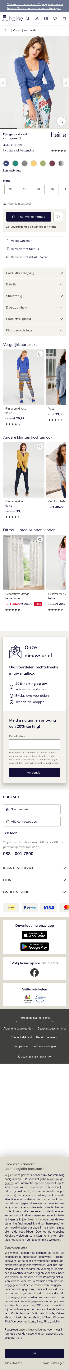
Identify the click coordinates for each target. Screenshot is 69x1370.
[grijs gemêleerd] (24, 163)
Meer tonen (52, 762)
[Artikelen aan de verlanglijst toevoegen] (58, 216)
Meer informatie (38, 1219)
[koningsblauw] (6, 163)
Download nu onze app (34, 925)
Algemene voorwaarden (18, 1028)
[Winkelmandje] (64, 18)
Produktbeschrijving (20, 273)
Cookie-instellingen (52, 1363)
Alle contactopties (24, 821)
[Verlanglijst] (55, 18)
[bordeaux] (52, 163)
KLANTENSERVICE (18, 868)
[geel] (34, 163)
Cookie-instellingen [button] (44, 1046)
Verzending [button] (27, 150)
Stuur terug (14, 296)
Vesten (17, 30)
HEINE (8, 880)
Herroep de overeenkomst (34, 1018)
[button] (4, 18)
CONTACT (11, 797)
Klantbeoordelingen (20, 330)
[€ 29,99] (23, 377)
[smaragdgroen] (15, 163)
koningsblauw (12, 170)
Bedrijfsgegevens (47, 1037)
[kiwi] (43, 163)
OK (34, 1353)
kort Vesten (31, 30)
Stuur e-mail (19, 810)
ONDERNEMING (16, 892)
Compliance (20, 1046)
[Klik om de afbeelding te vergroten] (61, 121)
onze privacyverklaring (32, 1329)
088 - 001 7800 (18, 853)
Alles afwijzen (13, 1363)
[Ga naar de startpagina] (16, 18)
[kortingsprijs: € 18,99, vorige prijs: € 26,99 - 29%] (23, 562)
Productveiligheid (18, 319)
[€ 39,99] (23, 470)
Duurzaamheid (16, 307)
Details (11, 284)
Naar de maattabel (19, 203)
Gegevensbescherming (52, 1028)
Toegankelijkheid (21, 1037)
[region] (34, 1263)
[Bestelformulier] (46, 18)
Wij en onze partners (18, 1175)
